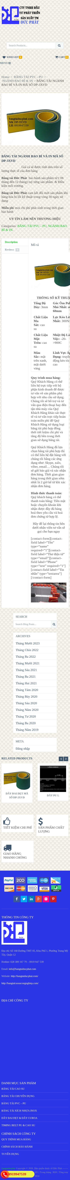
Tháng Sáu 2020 (26, 703)
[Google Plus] (38, 899)
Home (5, 77)
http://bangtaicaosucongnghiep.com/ (19, 983)
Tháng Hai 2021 (26, 683)
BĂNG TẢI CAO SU (13, 1088)
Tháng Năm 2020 (27, 709)
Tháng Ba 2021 (26, 676)
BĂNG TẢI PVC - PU (28, 77)
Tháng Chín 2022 (27, 650)
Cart (62, 57)
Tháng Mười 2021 (28, 663)
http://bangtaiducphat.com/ (24, 976)
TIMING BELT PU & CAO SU (18, 1125)
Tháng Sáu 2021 (26, 669)
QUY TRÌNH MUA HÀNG (16, 1139)
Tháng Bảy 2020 (26, 696)
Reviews (11, 249)
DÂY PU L (53, 795)
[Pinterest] (53, 899)
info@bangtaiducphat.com (22, 969)
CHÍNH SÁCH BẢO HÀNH (17, 1146)
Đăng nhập (23, 748)
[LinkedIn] (31, 899)
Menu (4, 63)
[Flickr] (46, 899)
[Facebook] (16, 899)
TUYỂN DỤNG (10, 1154)
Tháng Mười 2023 (28, 643)
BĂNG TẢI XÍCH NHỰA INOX (19, 1110)
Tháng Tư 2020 (26, 716)
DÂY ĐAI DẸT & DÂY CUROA (19, 1118)
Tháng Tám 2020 (27, 689)
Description (11, 242)
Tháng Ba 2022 (26, 656)
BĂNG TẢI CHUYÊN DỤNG (18, 1096)
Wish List (13, 57)
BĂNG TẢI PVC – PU (13, 1103)
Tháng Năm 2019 (27, 729)
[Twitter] (24, 899)
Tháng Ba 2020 (26, 723)
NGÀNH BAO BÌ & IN (17, 81)
